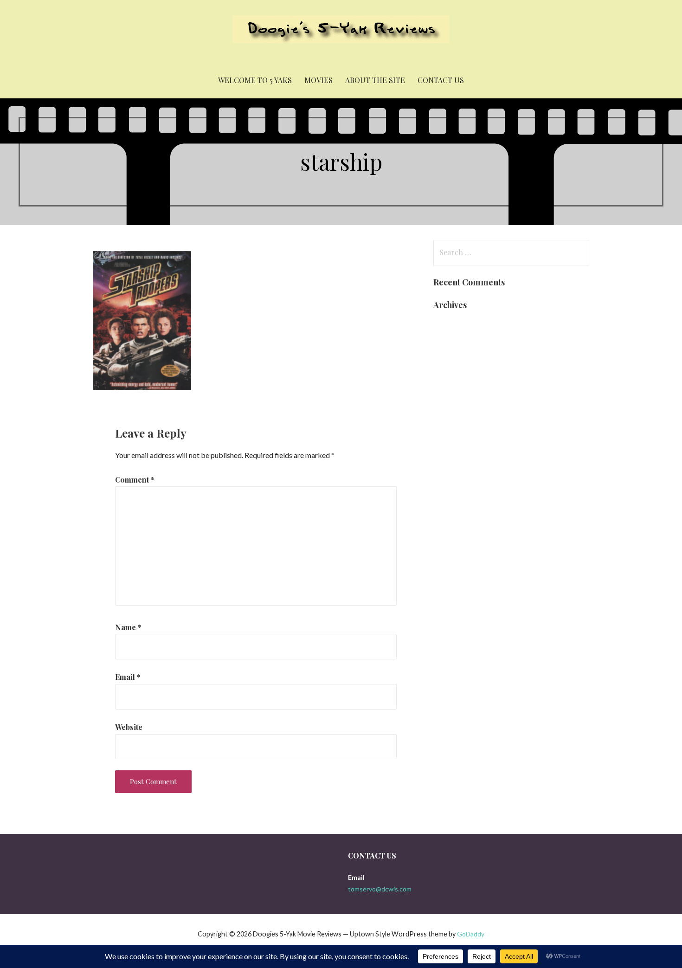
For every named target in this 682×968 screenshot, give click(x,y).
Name (128, 627)
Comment (134, 479)
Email (128, 677)
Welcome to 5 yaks (255, 80)
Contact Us (441, 80)
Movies (318, 80)
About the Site (375, 80)
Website (128, 727)
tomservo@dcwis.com (380, 889)
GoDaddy (470, 934)
